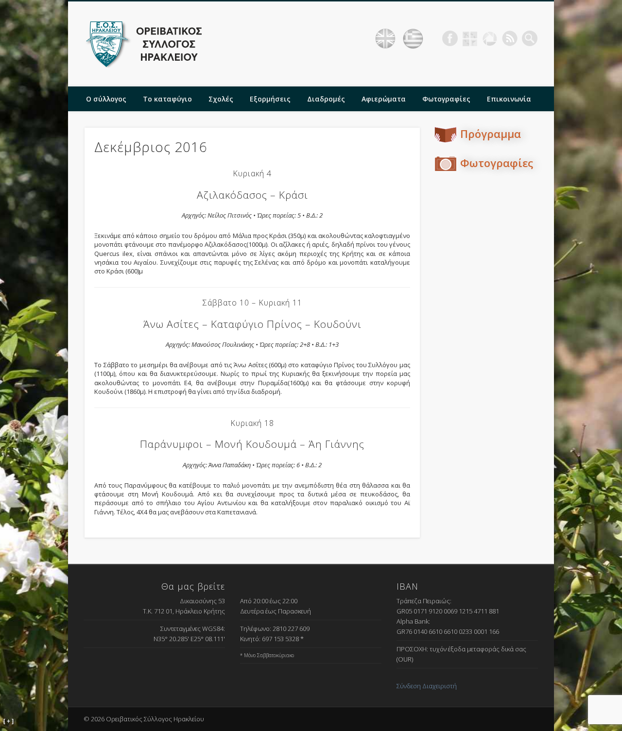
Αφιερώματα (384, 98)
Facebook (450, 38)
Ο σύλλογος (106, 98)
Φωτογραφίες (446, 98)
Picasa (490, 38)
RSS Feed (510, 38)
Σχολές (220, 98)
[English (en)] (385, 39)
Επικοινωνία (509, 98)
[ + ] (8, 721)
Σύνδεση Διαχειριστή (427, 685)
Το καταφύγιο (167, 98)
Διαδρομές (326, 98)
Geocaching (470, 38)
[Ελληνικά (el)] (413, 39)
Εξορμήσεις (270, 98)
